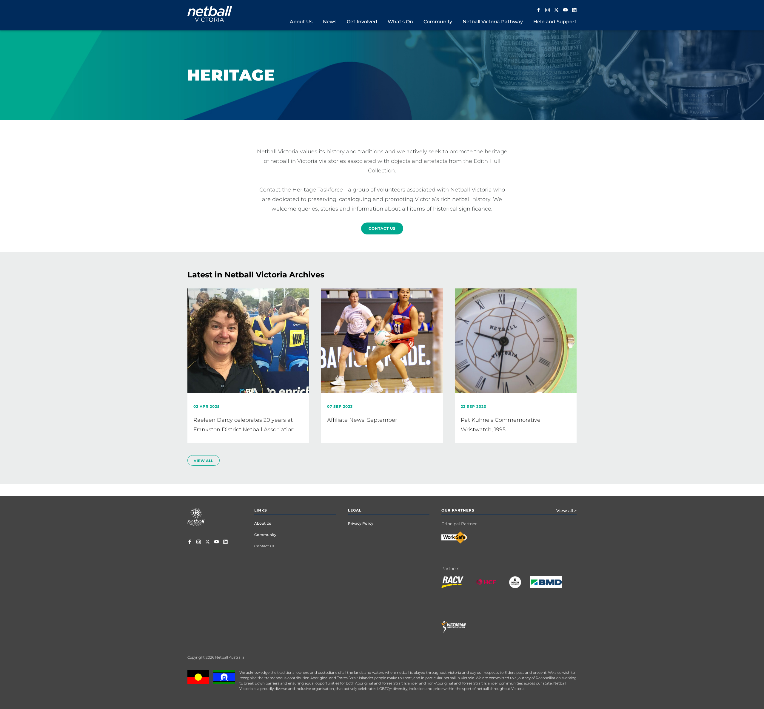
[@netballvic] (547, 10)
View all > (566, 510)
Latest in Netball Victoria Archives (255, 274)
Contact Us (382, 228)
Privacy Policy (360, 523)
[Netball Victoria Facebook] (538, 10)
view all (203, 460)
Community (265, 534)
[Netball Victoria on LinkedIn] (574, 10)
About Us (262, 523)
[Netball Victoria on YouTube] (565, 10)
